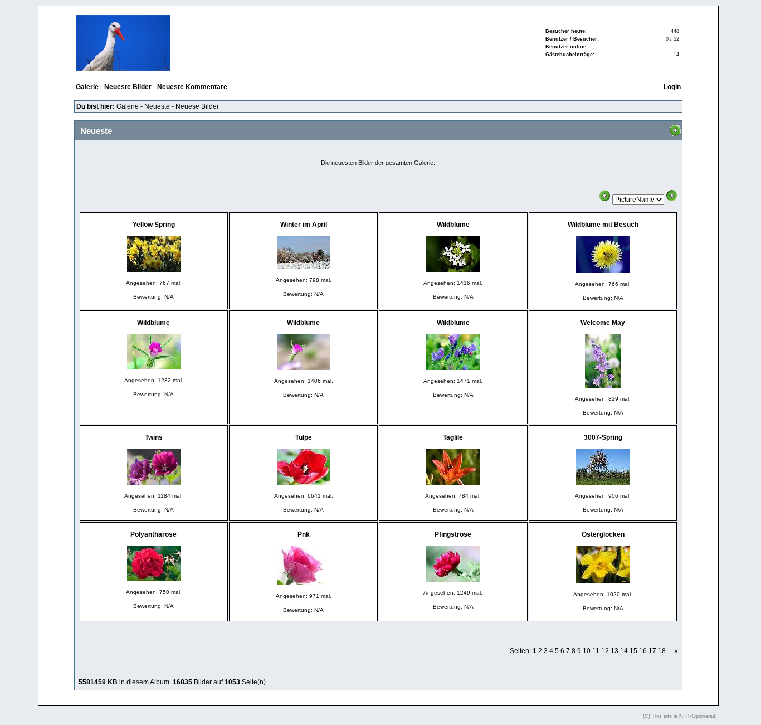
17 (652, 651)
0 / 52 (672, 39)
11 (595, 651)
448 (675, 31)
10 (587, 651)
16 (643, 651)
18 (662, 651)
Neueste (157, 106)
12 (605, 651)
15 (633, 651)
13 (614, 651)
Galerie (127, 106)
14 (624, 651)
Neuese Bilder (197, 106)
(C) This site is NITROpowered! (680, 716)
